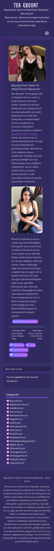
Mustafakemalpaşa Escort (22, 441)
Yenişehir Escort (18, 459)
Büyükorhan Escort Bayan (24, 134)
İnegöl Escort (16, 419)
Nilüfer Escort (16, 444)
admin (32, 345)
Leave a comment (20, 355)
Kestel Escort (16, 433)
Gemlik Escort (16, 408)
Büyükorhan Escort (21, 350)
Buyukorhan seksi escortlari (25, 321)
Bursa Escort (16, 400)
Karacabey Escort (18, 426)
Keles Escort (16, 430)
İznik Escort (15, 422)
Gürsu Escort (16, 411)
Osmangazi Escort (19, 455)
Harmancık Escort (18, 415)
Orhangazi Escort (18, 452)
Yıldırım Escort (17, 463)
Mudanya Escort (18, 437)
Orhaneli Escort (17, 448)
